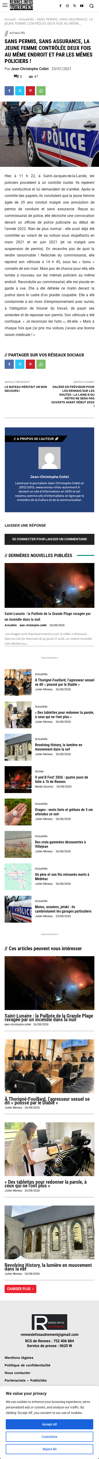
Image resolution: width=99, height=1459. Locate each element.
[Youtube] (81, 6)
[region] (49, 1422)
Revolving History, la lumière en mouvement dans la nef (58, 747)
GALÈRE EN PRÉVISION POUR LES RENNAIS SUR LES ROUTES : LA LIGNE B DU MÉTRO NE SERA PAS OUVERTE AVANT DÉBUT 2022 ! (72, 396)
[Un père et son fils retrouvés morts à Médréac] (18, 876)
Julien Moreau (44, 689)
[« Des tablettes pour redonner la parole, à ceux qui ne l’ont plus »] (18, 714)
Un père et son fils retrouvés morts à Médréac (62, 876)
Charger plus (19, 1289)
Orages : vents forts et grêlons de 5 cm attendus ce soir (64, 812)
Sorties (39, 771)
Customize (49, 1437)
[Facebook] (60, 6)
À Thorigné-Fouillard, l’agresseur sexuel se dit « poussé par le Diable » (64, 682)
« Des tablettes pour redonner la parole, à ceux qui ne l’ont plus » (64, 714)
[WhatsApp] (41, 90)
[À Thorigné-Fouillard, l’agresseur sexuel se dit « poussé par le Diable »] (18, 682)
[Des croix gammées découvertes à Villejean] (18, 844)
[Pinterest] (30, 90)
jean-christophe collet (30, 69)
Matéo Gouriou (44, 786)
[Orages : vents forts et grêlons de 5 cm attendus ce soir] (18, 812)
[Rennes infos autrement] (21, 5)
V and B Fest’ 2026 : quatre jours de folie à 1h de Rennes (61, 779)
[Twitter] (74, 6)
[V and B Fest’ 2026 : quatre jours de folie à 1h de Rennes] (18, 779)
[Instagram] (67, 6)
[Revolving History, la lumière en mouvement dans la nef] (18, 747)
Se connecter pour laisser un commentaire (49, 539)
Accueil (10, 19)
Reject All (50, 1449)
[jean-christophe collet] (49, 458)
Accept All (49, 1424)
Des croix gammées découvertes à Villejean (60, 844)
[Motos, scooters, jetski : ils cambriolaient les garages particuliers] (18, 909)
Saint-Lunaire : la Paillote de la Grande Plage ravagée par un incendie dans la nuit (49, 1017)
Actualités (26, 19)
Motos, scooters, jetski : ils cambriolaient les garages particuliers (63, 909)
